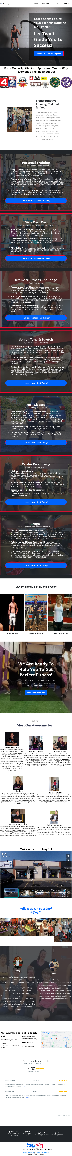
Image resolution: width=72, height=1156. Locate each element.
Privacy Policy (28, 1152)
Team (56, 4)
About (35, 4)
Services (45, 4)
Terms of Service (42, 1152)
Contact (66, 4)
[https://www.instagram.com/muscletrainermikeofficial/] (12, 739)
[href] (56, 1039)
